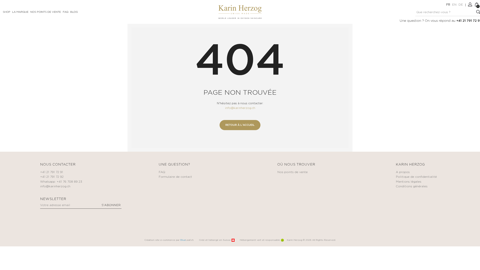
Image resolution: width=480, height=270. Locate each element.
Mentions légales (408, 181)
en (454, 4)
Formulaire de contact (175, 177)
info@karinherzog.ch (240, 108)
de (460, 4)
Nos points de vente (45, 12)
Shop (6, 12)
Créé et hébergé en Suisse (215, 240)
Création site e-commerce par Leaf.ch (169, 240)
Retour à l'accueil (240, 125)
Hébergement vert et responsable (260, 240)
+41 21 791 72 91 (51, 172)
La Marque (20, 12)
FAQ (65, 12)
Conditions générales (412, 186)
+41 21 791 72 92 (52, 177)
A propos (403, 172)
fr (448, 4)
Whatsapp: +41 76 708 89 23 (61, 181)
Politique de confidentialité (416, 177)
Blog (74, 12)
